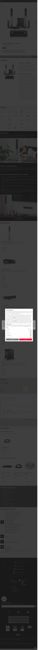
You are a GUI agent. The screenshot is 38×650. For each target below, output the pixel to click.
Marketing (7, 333)
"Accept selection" (8, 323)
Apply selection (12, 339)
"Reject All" (14, 317)
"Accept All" (15, 320)
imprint (7, 327)
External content (8, 337)
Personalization (8, 335)
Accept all (25, 339)
